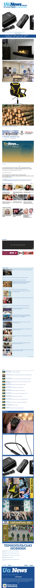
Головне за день (5, 267)
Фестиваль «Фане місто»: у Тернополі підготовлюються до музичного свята (13, 520)
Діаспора (21, 36)
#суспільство (19, 180)
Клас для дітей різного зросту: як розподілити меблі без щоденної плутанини (13, 82)
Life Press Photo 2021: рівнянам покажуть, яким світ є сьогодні (11, 541)
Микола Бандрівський (8, 386)
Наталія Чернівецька (13, 138)
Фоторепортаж (26, 35)
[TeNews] (10, 565)
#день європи (28, 180)
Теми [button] (11, 35)
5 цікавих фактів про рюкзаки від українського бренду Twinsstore (12, 498)
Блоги (22, 35)
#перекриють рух (23, 180)
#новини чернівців (4, 180)
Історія (14, 36)
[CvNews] (26, 565)
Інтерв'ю (19, 35)
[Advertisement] (18, 230)
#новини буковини (15, 180)
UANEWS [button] (25, 36)
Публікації (15, 35)
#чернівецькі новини (9, 180)
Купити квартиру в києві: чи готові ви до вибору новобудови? (11, 60)
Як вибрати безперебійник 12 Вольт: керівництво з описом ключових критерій (14, 32)
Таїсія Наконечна (8, 407)
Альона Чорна (7, 401)
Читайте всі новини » (31, 356)
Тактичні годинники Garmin (6, 433)
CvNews (6, 139)
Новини (8, 35)
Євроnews (17, 36)
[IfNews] (32, 565)
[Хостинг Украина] (20, 582)
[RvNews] (13, 565)
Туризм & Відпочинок (8, 36)
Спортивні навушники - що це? (7, 455)
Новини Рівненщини (8, 371)
